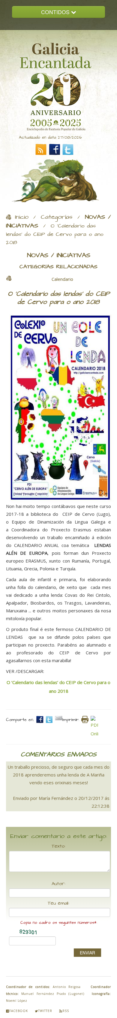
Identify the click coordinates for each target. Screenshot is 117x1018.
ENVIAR (87, 953)
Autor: (58, 884)
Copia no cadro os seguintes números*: (58, 923)
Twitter (45, 1011)
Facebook (18, 1011)
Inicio (21, 217)
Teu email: (58, 903)
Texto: (58, 846)
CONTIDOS (56, 12)
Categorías (57, 217)
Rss (65, 1011)
